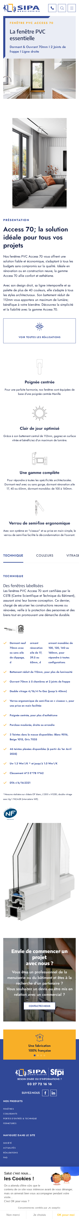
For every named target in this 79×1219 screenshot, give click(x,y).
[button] (34, 1055)
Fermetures (9, 1123)
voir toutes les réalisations (40, 337)
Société (7, 1143)
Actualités (9, 1147)
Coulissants (10, 1113)
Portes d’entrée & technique (20, 1118)
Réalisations (10, 1152)
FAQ (5, 1157)
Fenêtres (8, 1108)
